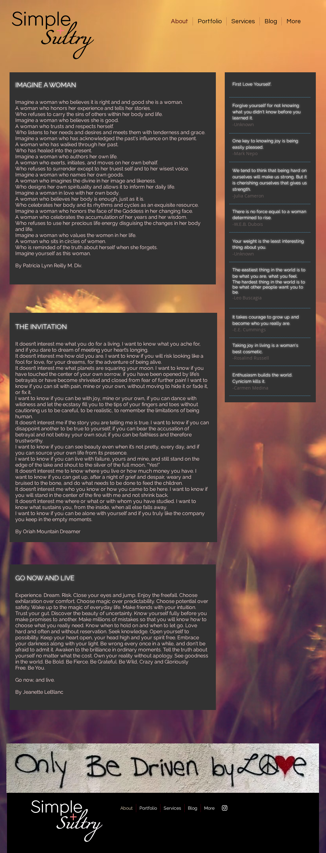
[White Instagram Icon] (224, 808)
